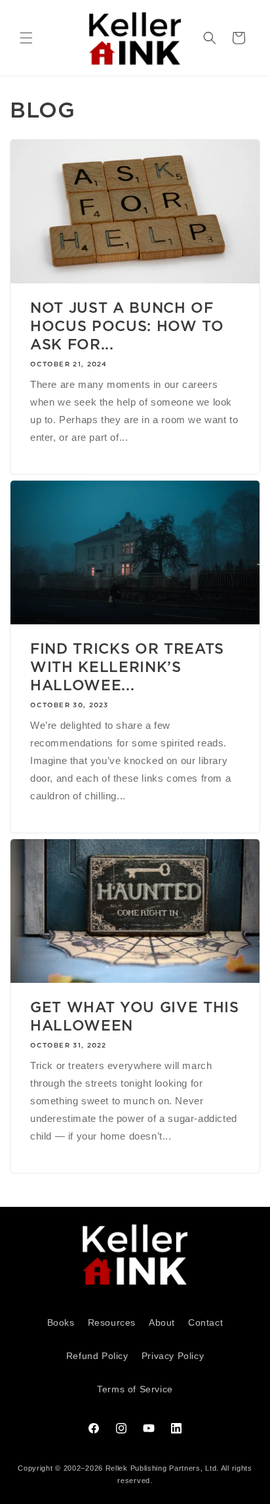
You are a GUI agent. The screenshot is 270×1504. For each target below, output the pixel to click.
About (162, 1322)
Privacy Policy (173, 1356)
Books (61, 1322)
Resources (112, 1322)
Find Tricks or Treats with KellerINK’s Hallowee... (127, 667)
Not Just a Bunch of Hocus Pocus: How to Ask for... (127, 326)
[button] (26, 38)
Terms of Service (135, 1389)
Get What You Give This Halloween (134, 1016)
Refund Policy (97, 1356)
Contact (205, 1322)
